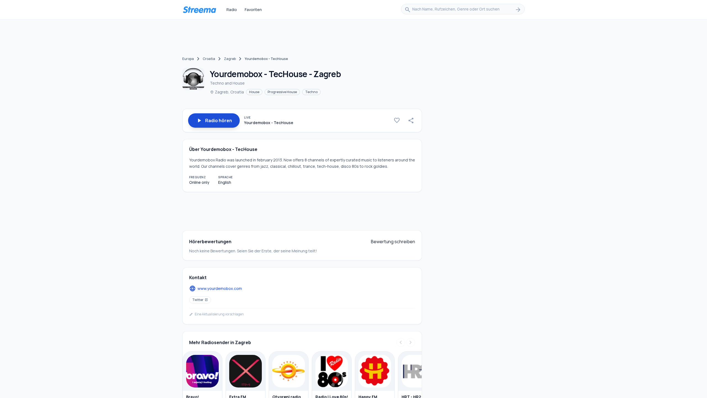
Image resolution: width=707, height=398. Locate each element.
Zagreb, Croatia (227, 92)
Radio (231, 9)
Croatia (209, 58)
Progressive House (282, 92)
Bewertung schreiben (393, 242)
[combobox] (463, 9)
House (254, 92)
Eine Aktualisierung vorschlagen (216, 314)
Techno (311, 92)
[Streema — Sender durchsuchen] (199, 10)
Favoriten (253, 9)
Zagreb (230, 58)
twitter (200, 299)
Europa (188, 58)
